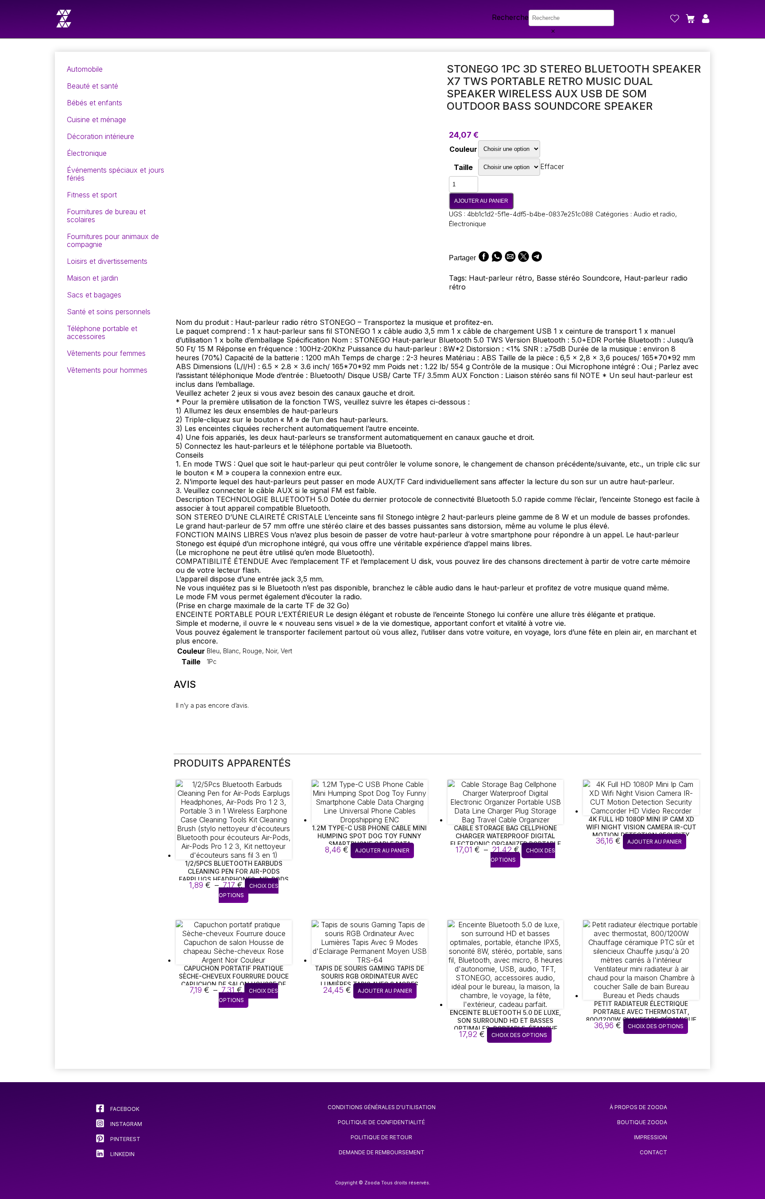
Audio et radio (654, 214)
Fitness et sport (92, 195)
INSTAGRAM (125, 1124)
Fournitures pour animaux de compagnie (113, 240)
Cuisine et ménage (96, 119)
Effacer (552, 166)
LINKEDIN (122, 1154)
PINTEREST (124, 1139)
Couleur (463, 149)
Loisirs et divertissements (107, 261)
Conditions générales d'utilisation (382, 1107)
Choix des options (248, 890)
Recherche (510, 17)
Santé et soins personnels (109, 312)
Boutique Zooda (642, 1122)
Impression (650, 1137)
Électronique (87, 153)
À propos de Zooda (638, 1107)
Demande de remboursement (382, 1152)
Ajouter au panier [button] (382, 850)
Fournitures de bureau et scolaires (106, 216)
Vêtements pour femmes (106, 353)
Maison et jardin (92, 278)
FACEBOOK (124, 1109)
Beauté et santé (92, 86)
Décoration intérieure (100, 136)
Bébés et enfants (94, 103)
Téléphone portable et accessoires (102, 332)
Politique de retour (381, 1137)
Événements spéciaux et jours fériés (115, 174)
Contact (653, 1152)
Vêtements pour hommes (107, 370)
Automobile (85, 69)
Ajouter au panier (481, 201)
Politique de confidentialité (381, 1122)
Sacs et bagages (94, 295)
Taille (463, 167)
